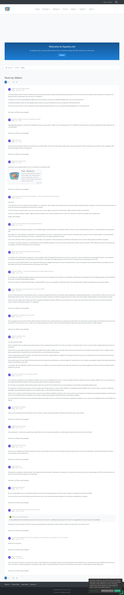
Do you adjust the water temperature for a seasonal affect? (28, 289)
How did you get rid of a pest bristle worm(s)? (24, 374)
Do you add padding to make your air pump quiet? (26, 509)
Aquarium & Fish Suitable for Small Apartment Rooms (27, 223)
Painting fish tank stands (19, 426)
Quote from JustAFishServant (20, 517)
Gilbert (13, 90)
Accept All (117, 591)
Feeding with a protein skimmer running (23, 315)
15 (13, 82)
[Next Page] (16, 82)
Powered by (62, 592)
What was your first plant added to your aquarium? (26, 251)
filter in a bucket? (16, 556)
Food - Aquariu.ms (27, 171)
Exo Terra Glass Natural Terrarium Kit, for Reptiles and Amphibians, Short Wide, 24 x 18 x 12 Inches (40, 537)
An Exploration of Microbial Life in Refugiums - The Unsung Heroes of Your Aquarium (35, 196)
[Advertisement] (62, 30)
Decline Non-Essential (107, 591)
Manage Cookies (94, 591)
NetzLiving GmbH (66, 590)
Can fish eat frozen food (18, 336)
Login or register (107, 2)
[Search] (116, 2)
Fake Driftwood (16, 466)
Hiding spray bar (16, 140)
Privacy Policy (114, 587)
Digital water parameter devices (21, 88)
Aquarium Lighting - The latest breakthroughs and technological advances (33, 271)
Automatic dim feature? (18, 487)
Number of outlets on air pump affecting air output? (26, 119)
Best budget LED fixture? (19, 407)
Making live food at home (19, 161)
